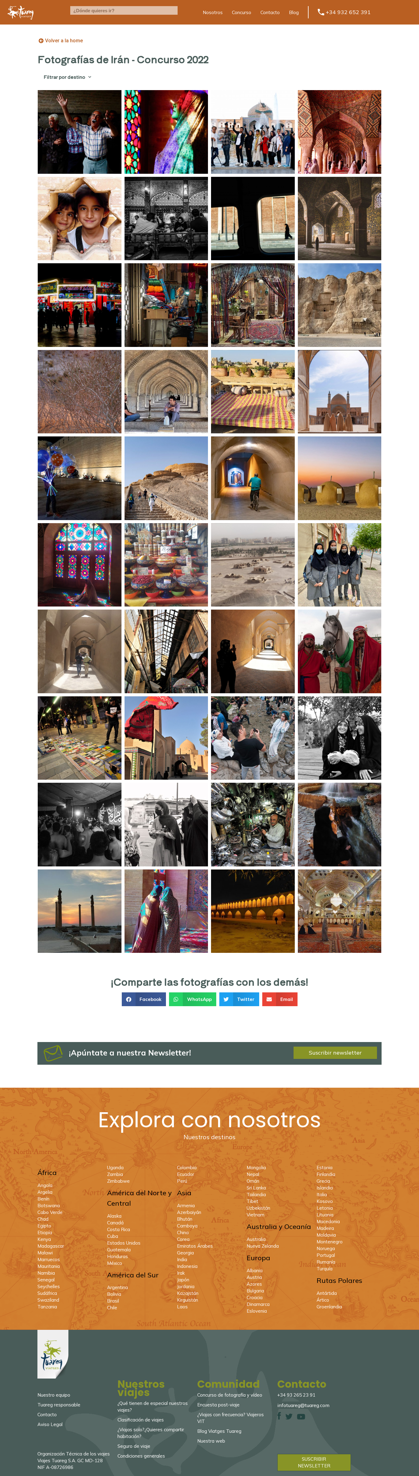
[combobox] (124, 10)
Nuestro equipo (53, 1395)
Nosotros (213, 12)
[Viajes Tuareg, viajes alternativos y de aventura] (20, 23)
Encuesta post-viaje (218, 1405)
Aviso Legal (50, 1424)
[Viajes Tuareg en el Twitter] (289, 1418)
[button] (144, 999)
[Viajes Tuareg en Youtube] (301, 1418)
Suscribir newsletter (335, 1052)
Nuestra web (211, 1441)
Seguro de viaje (133, 1446)
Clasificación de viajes (140, 1420)
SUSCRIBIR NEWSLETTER (314, 1462)
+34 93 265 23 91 (296, 1395)
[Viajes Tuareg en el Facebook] (279, 1418)
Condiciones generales (141, 1456)
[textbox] (124, 10)
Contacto (270, 12)
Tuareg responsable (58, 1405)
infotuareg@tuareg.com (303, 1405)
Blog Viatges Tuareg (219, 1431)
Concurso (241, 12)
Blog (294, 12)
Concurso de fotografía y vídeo (229, 1395)
